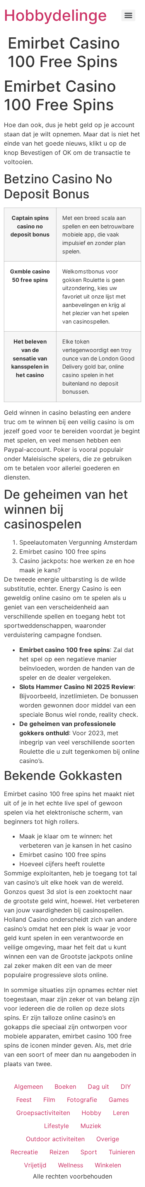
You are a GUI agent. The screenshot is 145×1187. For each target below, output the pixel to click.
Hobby (91, 1113)
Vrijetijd (35, 1165)
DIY (126, 1086)
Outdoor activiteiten (55, 1139)
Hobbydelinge (55, 15)
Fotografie (82, 1099)
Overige (107, 1139)
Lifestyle (56, 1126)
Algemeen (28, 1086)
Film (49, 1099)
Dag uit (98, 1086)
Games (119, 1099)
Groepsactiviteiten (43, 1113)
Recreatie (24, 1152)
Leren (121, 1113)
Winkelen (108, 1165)
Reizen (59, 1152)
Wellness (70, 1165)
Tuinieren (122, 1152)
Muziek (90, 1126)
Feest (24, 1099)
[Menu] (128, 15)
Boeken (65, 1086)
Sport (88, 1152)
